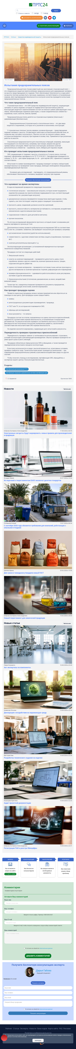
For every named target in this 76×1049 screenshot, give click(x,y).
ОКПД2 (36, 13)
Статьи (16, 1029)
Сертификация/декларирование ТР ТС (17, 369)
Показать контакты (38, 983)
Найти (56, 11)
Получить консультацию (38, 1013)
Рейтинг (8, 1029)
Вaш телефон (9, 909)
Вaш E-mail (8, 919)
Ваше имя (7, 900)
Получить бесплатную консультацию (38, 180)
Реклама (67, 1029)
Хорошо (38, 1040)
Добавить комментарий (38, 956)
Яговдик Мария (9, 478)
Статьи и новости (24, 13)
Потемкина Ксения (10, 523)
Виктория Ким (8, 755)
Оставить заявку (10, 874)
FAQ (60, 1029)
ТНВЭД (45, 13)
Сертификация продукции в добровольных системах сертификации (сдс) (26, 372)
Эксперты (24, 1029)
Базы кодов (42, 1029)
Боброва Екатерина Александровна (15, 431)
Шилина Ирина (9, 570)
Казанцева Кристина (11, 800)
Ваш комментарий (10, 930)
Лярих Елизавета (9, 665)
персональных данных (46, 948)
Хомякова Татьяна (10, 710)
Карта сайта (53, 1029)
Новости (32, 1029)
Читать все (67, 389)
